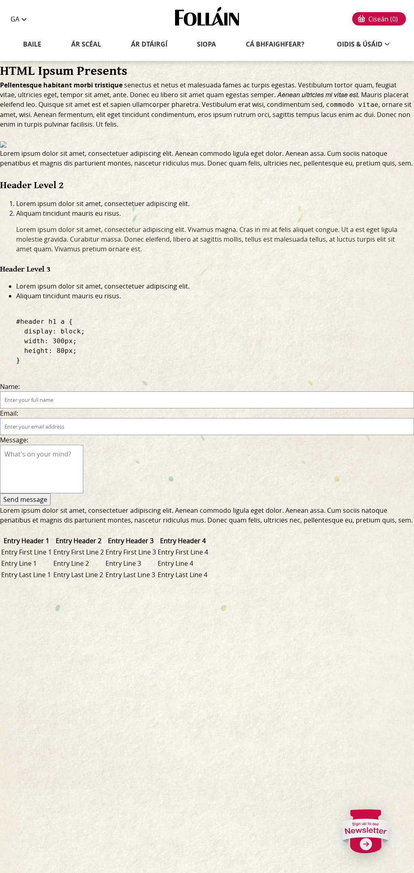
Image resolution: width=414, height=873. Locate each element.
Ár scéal (86, 44)
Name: (10, 386)
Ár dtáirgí (149, 44)
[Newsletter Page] (366, 834)
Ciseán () (383, 19)
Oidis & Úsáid (359, 44)
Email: (9, 413)
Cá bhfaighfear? (275, 44)
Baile (32, 44)
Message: (14, 439)
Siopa (206, 44)
